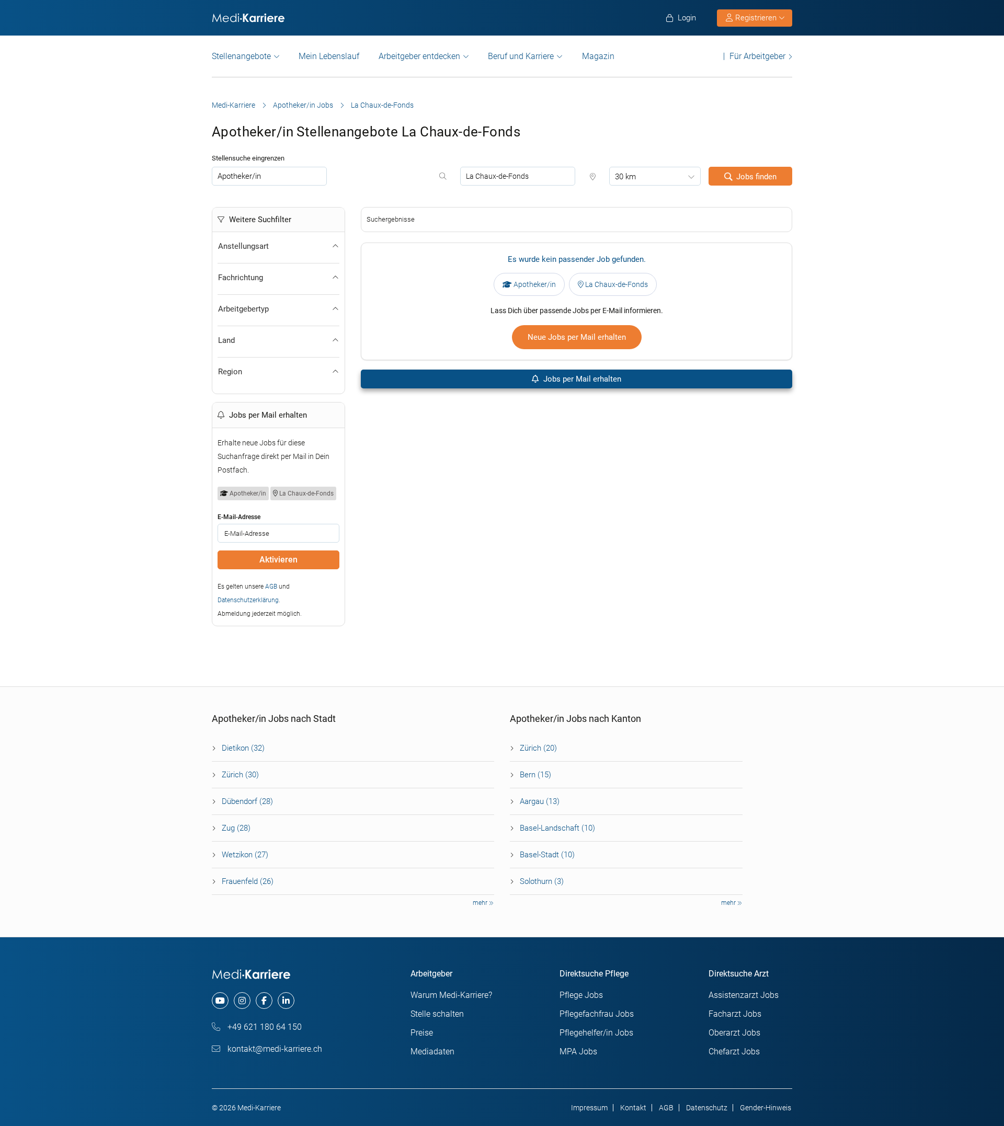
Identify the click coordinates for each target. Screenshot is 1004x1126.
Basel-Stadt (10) (547, 854)
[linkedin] (286, 1000)
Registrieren (756, 17)
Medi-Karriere (233, 105)
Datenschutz (706, 1108)
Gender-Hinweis (765, 1108)
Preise (421, 1033)
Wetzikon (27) (245, 854)
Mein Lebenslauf (329, 56)
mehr (481, 902)
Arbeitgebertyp (243, 309)
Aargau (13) (540, 801)
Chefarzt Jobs (734, 1051)
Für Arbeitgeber (757, 56)
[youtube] (220, 1000)
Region (230, 371)
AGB (271, 586)
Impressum (589, 1108)
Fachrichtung (240, 277)
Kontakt (633, 1108)
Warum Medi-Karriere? (451, 995)
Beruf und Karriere (521, 56)
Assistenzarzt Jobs (744, 995)
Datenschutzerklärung (248, 600)
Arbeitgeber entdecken (419, 56)
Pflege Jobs (581, 995)
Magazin (598, 56)
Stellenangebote (241, 56)
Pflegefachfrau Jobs (597, 1014)
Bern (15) (535, 774)
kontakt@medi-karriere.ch (273, 1049)
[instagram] (242, 1000)
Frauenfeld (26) (247, 881)
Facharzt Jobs (735, 1014)
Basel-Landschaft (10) (557, 828)
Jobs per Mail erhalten (581, 379)
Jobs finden (756, 176)
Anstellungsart (243, 246)
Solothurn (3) (542, 881)
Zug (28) (236, 828)
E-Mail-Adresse (239, 517)
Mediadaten (432, 1051)
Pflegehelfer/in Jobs (596, 1033)
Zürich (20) (538, 748)
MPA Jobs (578, 1051)
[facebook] (264, 1000)
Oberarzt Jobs (734, 1033)
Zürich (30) (240, 774)
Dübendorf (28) (247, 801)
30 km (625, 176)
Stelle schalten (437, 1014)
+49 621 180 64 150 (263, 1027)
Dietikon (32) (243, 748)
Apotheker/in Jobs (303, 105)
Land (226, 340)
